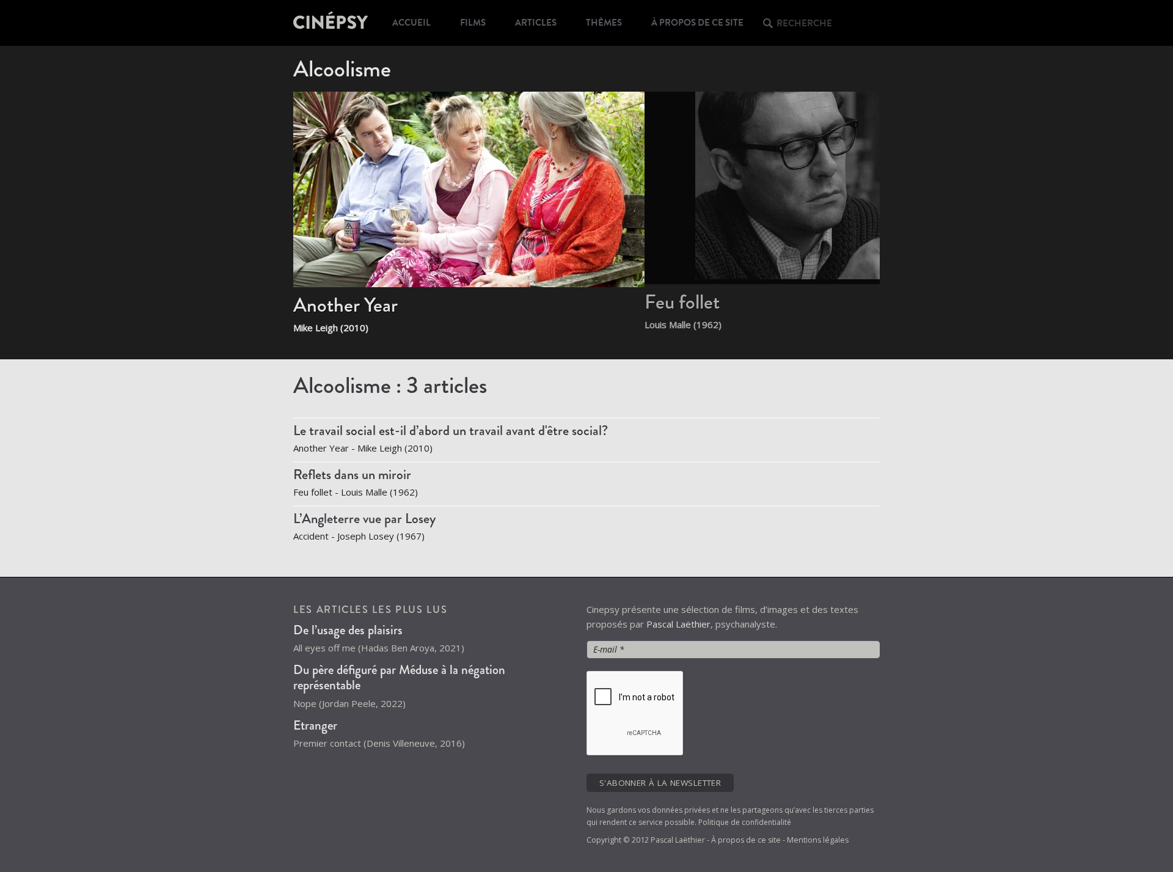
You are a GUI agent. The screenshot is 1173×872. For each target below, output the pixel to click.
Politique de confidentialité (744, 822)
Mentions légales (818, 840)
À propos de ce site (697, 22)
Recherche (804, 23)
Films (473, 22)
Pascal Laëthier (678, 624)
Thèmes (604, 22)
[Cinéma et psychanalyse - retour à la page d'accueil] (331, 22)
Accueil (411, 22)
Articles (536, 22)
